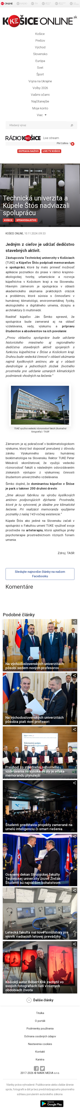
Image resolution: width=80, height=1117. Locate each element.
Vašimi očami (40, 94)
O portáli (40, 1021)
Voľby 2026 (40, 88)
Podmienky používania (40, 1028)
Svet (40, 67)
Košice (40, 34)
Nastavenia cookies (40, 1044)
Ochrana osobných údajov (40, 1036)
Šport (40, 74)
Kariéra (40, 1059)
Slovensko (40, 54)
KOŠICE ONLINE (14, 233)
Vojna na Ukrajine (40, 81)
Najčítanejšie (40, 101)
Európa (40, 61)
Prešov (40, 40)
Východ (40, 47)
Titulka (40, 1013)
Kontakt (40, 1051)
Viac (40, 115)
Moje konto (40, 108)
